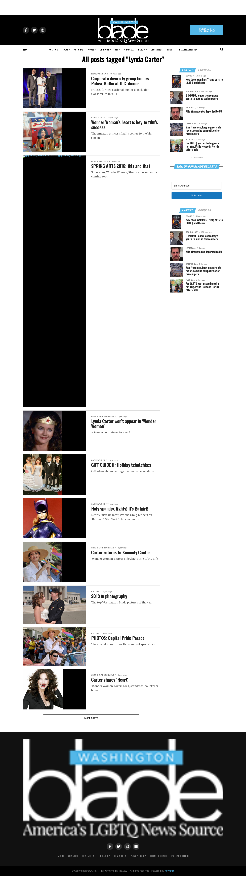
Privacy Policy (138, 856)
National (78, 49)
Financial (129, 49)
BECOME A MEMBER (188, 49)
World (91, 49)
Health (141, 49)
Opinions (104, 49)
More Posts (91, 718)
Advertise (73, 856)
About (170, 49)
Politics (53, 49)
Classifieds (156, 49)
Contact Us (88, 856)
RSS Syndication (180, 856)
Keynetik (169, 870)
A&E (116, 49)
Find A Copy (104, 856)
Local (65, 49)
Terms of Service (158, 856)
